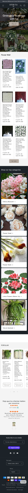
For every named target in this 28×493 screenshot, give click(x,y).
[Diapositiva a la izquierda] (10, 391)
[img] (14, 405)
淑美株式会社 (13, 483)
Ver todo (14, 161)
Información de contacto (12, 489)
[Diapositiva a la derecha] (17, 391)
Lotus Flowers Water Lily (11, 296)
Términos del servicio (10, 487)
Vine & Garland (8, 328)
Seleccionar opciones (7, 384)
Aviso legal (20, 489)
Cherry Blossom (8, 202)
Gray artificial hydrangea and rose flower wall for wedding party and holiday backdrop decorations (20, 80)
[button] (3, 5)
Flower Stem (7, 265)
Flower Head (7, 233)
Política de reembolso (11, 485)
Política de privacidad (21, 485)
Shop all (14, 24)
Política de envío (19, 487)
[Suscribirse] (22, 442)
